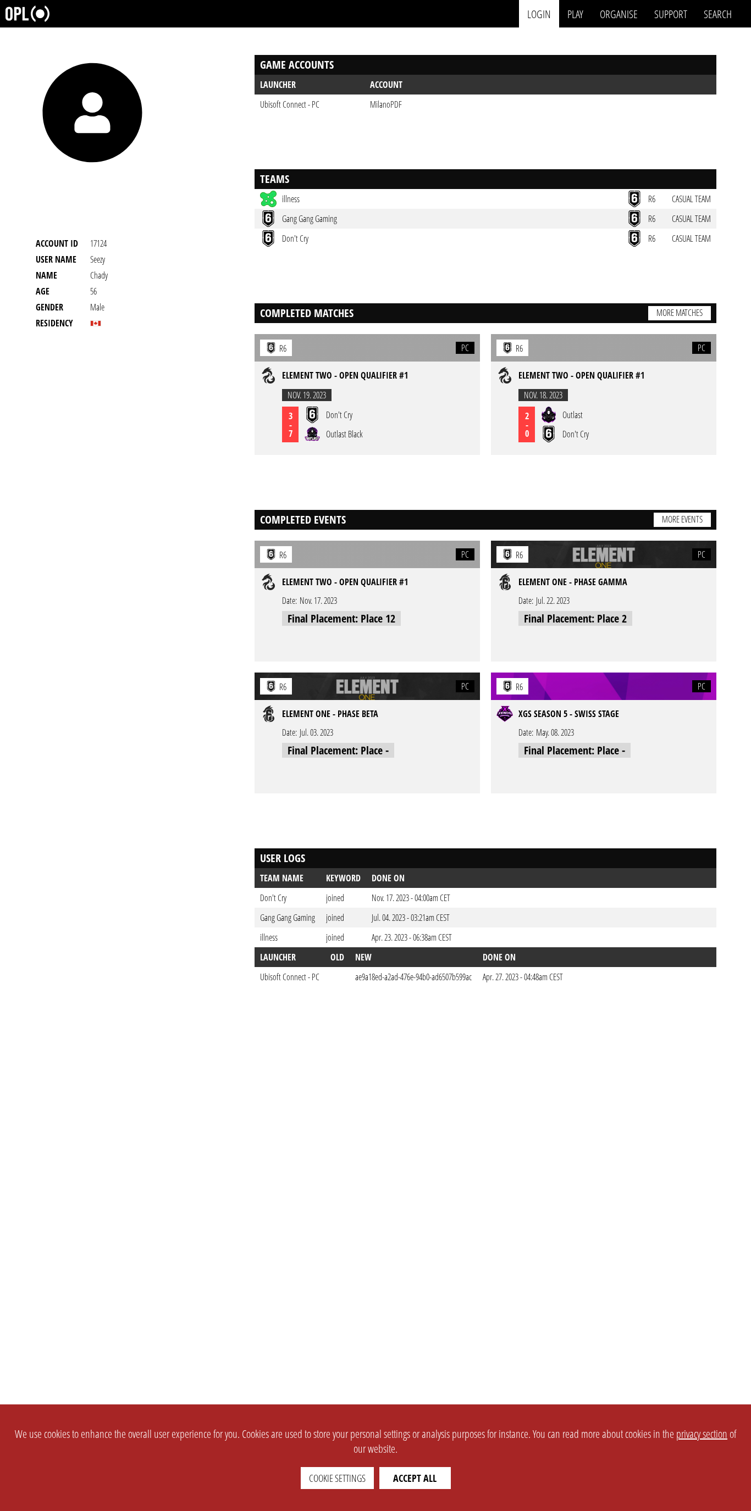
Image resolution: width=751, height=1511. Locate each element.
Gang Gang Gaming (287, 918)
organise (619, 13)
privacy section (701, 1433)
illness (269, 937)
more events (682, 519)
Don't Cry (273, 898)
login (539, 13)
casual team (691, 199)
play (575, 13)
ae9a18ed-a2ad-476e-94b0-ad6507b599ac (413, 977)
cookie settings (337, 1478)
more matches (679, 313)
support (670, 13)
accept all (415, 1478)
